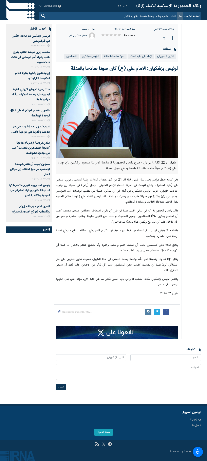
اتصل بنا (196, 425)
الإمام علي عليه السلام (141, 56)
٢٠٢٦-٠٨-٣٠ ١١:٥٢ (39, 179)
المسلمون (71, 56)
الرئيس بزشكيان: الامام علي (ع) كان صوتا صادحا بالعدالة (124, 69)
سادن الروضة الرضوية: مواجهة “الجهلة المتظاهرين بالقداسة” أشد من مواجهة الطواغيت (31, 148)
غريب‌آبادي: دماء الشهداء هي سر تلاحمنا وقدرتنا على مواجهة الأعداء (30, 129)
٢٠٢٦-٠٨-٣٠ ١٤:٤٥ (38, 121)
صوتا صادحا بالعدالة (114, 56)
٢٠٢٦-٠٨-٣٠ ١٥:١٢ (39, 105)
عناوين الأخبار (131, 16)
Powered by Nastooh (182, 452)
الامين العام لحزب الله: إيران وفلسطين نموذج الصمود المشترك (31, 209)
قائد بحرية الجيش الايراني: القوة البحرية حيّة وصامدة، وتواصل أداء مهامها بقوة (31, 94)
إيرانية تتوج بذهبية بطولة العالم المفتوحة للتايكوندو (32, 76)
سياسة (84, 29)
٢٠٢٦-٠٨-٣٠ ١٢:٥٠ (38, 158)
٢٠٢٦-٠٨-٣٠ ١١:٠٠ (39, 217)
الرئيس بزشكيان (90, 56)
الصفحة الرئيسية (192, 16)
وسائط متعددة (147, 16)
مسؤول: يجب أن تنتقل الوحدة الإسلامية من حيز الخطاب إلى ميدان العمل (30, 169)
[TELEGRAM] (110, 444)
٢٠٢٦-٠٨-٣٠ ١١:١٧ (39, 200)
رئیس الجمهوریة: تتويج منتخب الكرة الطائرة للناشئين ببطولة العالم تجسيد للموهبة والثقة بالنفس (29, 190)
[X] (103, 444)
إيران (180, 16)
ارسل (61, 387)
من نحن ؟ (195, 419)
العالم (173, 16)
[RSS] (97, 444)
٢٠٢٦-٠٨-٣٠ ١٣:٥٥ (38, 137)
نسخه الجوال (103, 432)
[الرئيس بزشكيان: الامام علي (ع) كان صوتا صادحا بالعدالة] (117, 117)
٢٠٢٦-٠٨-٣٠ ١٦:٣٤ (38, 46)
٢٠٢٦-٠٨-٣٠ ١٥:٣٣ (38, 83)
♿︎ (198, 451)
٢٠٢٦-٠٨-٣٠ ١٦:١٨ (38, 67)
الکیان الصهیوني (165, 56)
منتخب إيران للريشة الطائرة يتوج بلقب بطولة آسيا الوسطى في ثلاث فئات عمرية (30, 57)
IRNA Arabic (168, 6)
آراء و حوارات (162, 16)
